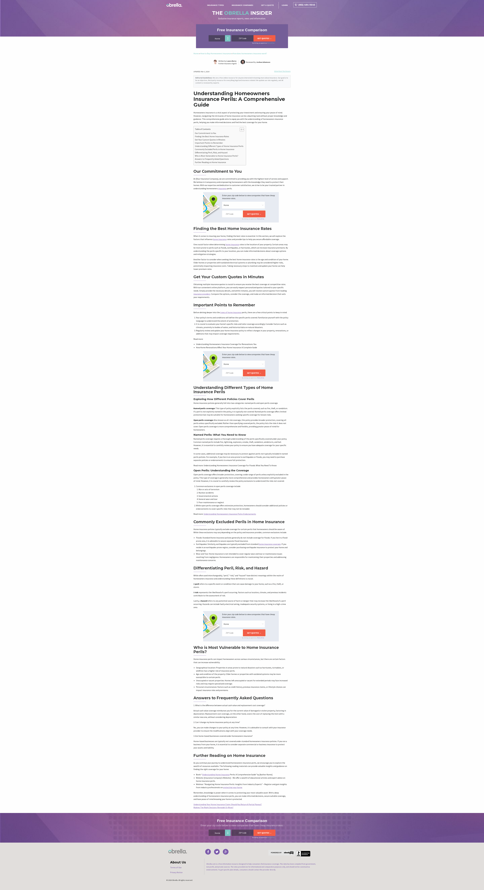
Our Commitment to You (205, 133)
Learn (285, 5)
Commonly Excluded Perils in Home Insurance (214, 149)
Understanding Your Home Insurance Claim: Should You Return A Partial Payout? (227, 804)
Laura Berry (231, 61)
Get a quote (267, 5)
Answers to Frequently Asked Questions (212, 159)
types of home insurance (230, 312)
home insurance (220, 239)
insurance (222, 188)
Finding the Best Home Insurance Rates (212, 136)
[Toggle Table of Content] (240, 129)
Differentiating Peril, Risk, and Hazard (211, 152)
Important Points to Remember (209, 143)
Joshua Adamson (263, 62)
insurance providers (201, 294)
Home (196, 53)
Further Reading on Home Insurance (210, 162)
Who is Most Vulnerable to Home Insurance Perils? (216, 156)
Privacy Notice (176, 872)
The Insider (242, 13)
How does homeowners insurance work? (250, 53)
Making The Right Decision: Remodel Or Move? (213, 807)
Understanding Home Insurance (216, 774)
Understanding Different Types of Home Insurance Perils (219, 146)
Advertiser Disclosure (282, 71)
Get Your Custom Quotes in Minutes (210, 139)
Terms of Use (271, 43)
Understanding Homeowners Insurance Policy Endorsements (230, 514)
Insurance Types (215, 5)
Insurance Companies (242, 5)
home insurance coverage (270, 544)
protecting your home (232, 787)
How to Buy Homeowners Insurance (215, 53)
